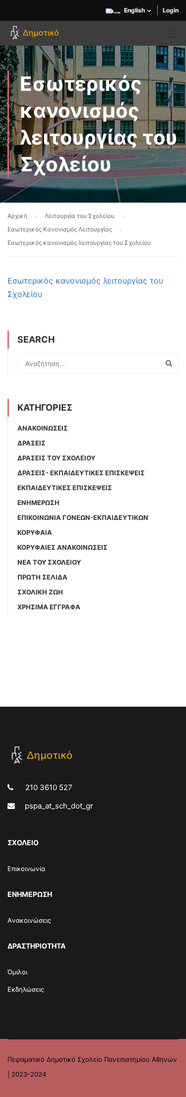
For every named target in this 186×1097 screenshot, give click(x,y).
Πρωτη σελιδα (42, 577)
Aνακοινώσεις (29, 920)
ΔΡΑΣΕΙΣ (31, 443)
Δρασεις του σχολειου (56, 458)
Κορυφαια (34, 532)
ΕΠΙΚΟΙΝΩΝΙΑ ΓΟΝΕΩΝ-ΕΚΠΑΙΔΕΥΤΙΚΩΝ (82, 517)
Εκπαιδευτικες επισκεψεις (64, 488)
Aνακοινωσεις (42, 428)
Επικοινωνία (26, 869)
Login (171, 10)
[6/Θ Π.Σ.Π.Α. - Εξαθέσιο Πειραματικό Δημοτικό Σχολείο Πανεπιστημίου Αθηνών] (35, 36)
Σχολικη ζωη (40, 592)
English (134, 10)
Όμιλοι (17, 972)
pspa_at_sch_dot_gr (59, 805)
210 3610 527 (47, 787)
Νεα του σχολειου (49, 562)
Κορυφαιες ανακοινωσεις (62, 547)
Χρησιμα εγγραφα (48, 607)
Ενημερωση (38, 503)
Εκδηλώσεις (25, 989)
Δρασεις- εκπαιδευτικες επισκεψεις (81, 473)
